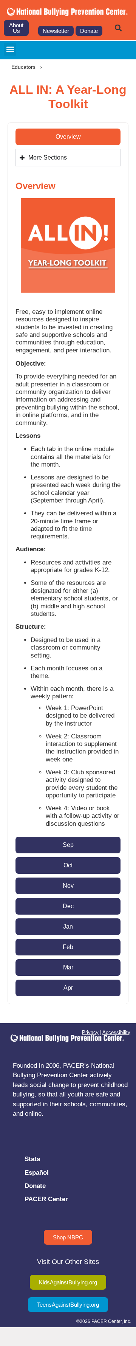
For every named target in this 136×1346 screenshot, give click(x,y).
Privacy (90, 1032)
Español (37, 1172)
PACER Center (46, 1199)
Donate (35, 1185)
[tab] (68, 137)
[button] (118, 28)
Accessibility (116, 1032)
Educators (23, 67)
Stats (32, 1159)
